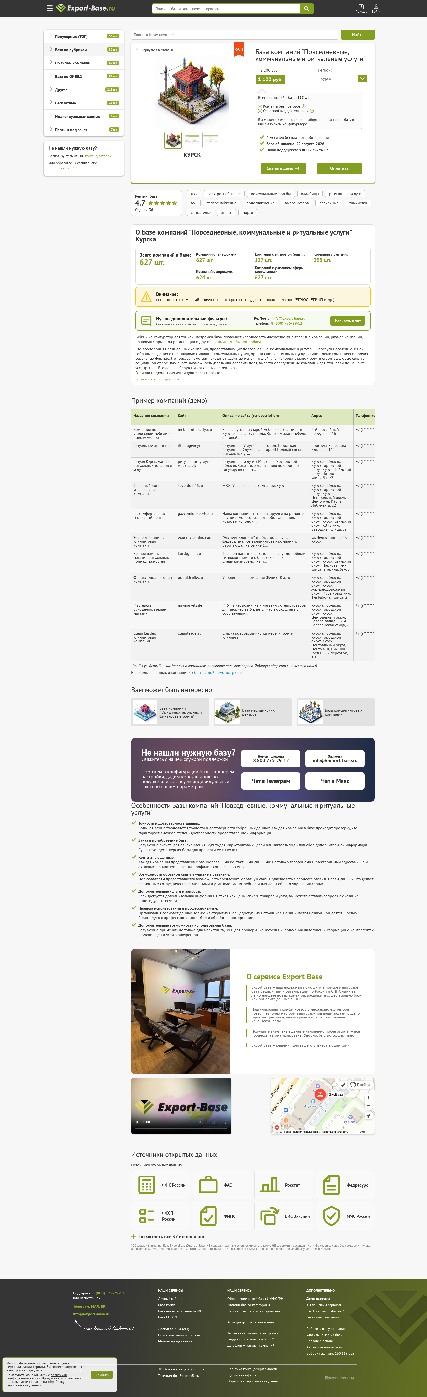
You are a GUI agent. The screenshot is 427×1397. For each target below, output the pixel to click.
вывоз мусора (297, 202)
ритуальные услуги (345, 193)
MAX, (96, 1306)
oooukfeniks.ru (190, 577)
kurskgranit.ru (189, 553)
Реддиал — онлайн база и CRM (250, 1339)
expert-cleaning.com (195, 537)
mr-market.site (190, 605)
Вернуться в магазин (157, 50)
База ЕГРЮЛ (167, 1317)
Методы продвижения (175, 1341)
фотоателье (201, 212)
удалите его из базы (317, 1249)
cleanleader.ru (190, 633)
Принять (102, 1374)
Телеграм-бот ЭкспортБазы (178, 1375)
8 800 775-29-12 (313, 149)
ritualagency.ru (190, 445)
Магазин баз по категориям (248, 1305)
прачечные (329, 202)
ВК (103, 1306)
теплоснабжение (221, 202)
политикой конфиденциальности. (36, 1376)
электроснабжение (224, 193)
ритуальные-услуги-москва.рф (195, 463)
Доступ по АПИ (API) (173, 1329)
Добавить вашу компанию (326, 1328)
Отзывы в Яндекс (176, 1369)
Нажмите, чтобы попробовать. (239, 341)
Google (198, 1369)
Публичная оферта (241, 1375)
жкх (194, 193)
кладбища (310, 193)
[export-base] (86, 8)
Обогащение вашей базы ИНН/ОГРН (255, 1298)
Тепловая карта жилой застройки (252, 1333)
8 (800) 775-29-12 (63, 168)
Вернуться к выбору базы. (157, 379)
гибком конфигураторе (288, 124)
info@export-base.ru (288, 318)
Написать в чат (348, 320)
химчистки (358, 202)
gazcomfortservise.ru (195, 513)
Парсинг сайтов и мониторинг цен (254, 1311)
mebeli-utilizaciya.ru (195, 429)
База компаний (169, 1305)
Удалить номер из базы (324, 1335)
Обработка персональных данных (253, 1381)
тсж (194, 202)
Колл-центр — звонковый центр (251, 1322)
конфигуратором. (98, 156)
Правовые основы (320, 1341)
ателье (226, 212)
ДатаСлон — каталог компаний (250, 1345)
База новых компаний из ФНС (181, 1311)
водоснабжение (261, 202)
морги (247, 212)
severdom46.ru (190, 485)
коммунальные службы (271, 193)
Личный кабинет (171, 1298)
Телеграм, (82, 1306)
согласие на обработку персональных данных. (35, 1383)
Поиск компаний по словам (179, 1335)
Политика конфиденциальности (252, 1369)
